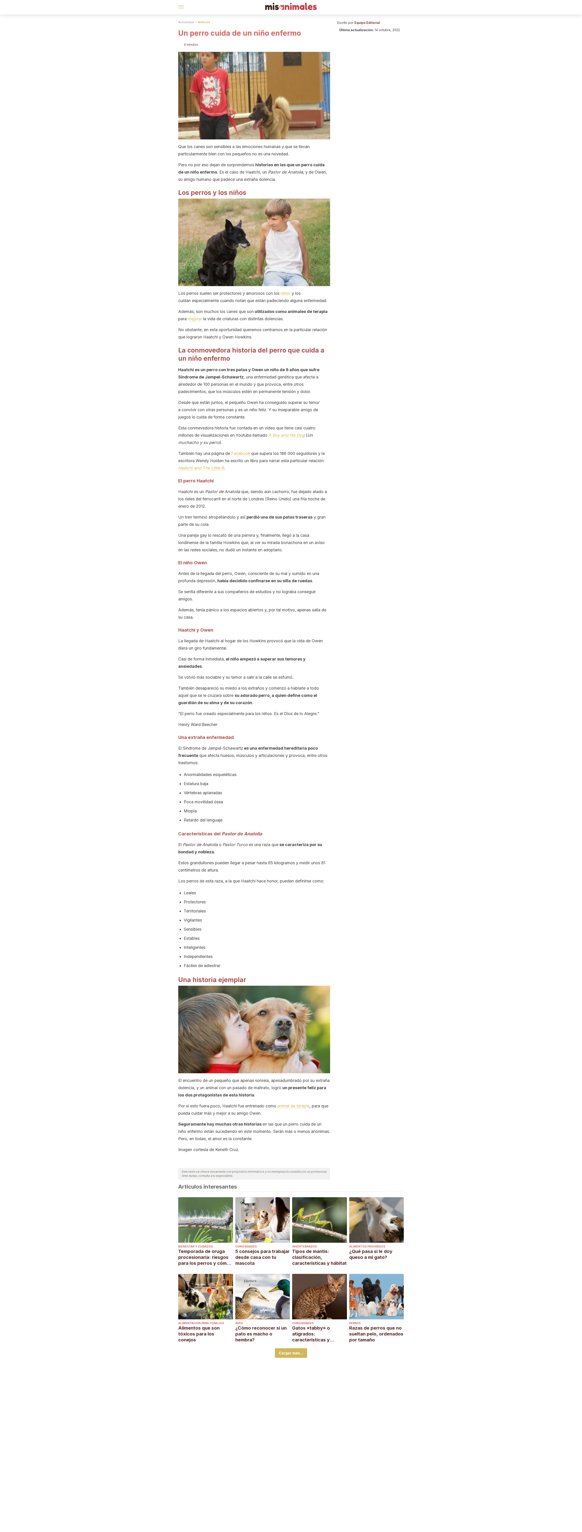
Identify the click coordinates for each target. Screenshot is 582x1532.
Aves (239, 1323)
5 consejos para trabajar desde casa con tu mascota (262, 1257)
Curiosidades (246, 1246)
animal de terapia (293, 1106)
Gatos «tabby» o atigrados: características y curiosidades (311, 1334)
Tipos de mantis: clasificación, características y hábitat (319, 1257)
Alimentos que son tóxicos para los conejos (199, 1334)
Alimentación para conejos (201, 1323)
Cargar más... (291, 1353)
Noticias (204, 22)
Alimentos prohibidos (367, 1246)
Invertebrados (304, 1246)
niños (286, 293)
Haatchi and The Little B (201, 468)
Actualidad (186, 22)
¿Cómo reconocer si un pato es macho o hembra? (261, 1334)
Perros (355, 1323)
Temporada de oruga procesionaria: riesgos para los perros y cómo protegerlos (204, 1257)
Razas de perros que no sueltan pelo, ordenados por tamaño (376, 1334)
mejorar (195, 318)
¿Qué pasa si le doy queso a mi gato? (370, 1254)
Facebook (240, 453)
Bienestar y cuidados (195, 1246)
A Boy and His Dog (286, 435)
